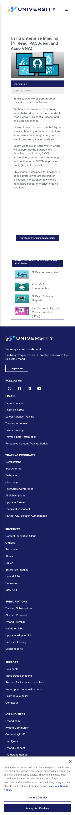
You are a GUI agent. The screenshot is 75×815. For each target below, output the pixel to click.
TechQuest (11, 741)
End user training (15, 641)
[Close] (70, 761)
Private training (14, 430)
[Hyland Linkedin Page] (29, 388)
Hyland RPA (12, 576)
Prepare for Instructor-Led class (24, 682)
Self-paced (11, 475)
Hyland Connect (15, 747)
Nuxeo (9, 562)
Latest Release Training (19, 416)
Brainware (11, 583)
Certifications (13, 461)
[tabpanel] (37, 144)
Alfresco (10, 556)
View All (10, 589)
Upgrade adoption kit (18, 635)
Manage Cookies (38, 797)
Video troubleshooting (18, 675)
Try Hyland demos (16, 754)
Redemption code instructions (23, 689)
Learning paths (14, 409)
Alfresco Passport (16, 615)
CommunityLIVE (15, 734)
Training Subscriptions (18, 608)
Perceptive (11, 549)
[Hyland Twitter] (9, 388)
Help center (17, 368)
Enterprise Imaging (16, 569)
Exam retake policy (16, 695)
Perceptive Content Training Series (26, 443)
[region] (37, 785)
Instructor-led (13, 468)
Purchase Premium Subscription (37, 238)
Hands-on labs (14, 628)
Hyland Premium (15, 621)
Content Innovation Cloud (20, 535)
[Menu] (66, 9)
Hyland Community (16, 727)
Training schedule (16, 423)
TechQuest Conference (19, 488)
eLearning (11, 482)
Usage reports (14, 648)
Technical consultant (17, 508)
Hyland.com (12, 720)
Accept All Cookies (37, 808)
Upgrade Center (15, 502)
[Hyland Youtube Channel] (39, 388)
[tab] (37, 83)
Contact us (11, 702)
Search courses (14, 403)
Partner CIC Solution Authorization (26, 515)
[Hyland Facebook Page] (19, 388)
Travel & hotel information (21, 436)
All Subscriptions (15, 495)
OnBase (10, 542)
